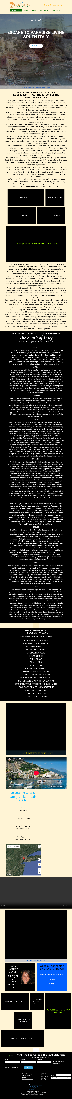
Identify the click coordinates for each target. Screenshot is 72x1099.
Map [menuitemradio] (9, 846)
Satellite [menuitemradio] (16, 846)
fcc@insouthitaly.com (27, 1079)
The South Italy (15, 10)
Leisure (34, 10)
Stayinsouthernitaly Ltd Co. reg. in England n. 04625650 (33, 1093)
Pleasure (26, 10)
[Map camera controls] (39, 859)
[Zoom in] (39, 869)
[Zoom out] (39, 872)
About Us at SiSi (56, 10)
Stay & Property (44, 10)
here (51, 984)
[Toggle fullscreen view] (39, 846)
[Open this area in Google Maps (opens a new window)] (8, 875)
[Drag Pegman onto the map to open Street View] (39, 864)
